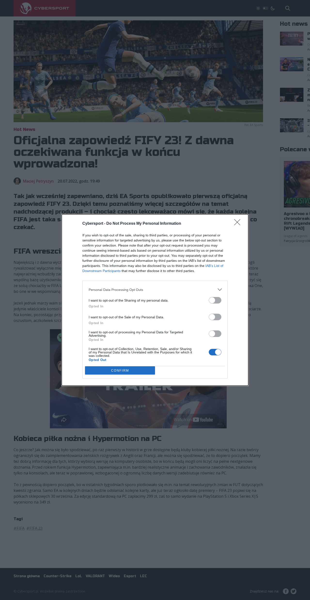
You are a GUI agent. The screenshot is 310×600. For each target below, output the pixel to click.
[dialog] (155, 300)
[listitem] (155, 289)
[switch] (215, 300)
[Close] (238, 223)
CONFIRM (120, 370)
